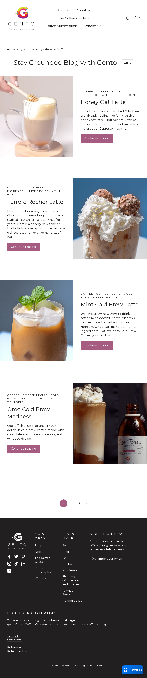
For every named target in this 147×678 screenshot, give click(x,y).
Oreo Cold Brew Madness (28, 413)
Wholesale (92, 26)
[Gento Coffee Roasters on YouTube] (9, 571)
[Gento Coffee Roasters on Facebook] (9, 556)
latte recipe (111, 94)
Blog (65, 551)
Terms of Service (68, 592)
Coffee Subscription (61, 26)
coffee (87, 91)
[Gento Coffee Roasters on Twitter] (16, 556)
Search (67, 545)
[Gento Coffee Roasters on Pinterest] (23, 556)
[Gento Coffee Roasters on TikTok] (16, 563)
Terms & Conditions (14, 637)
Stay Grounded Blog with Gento (36, 49)
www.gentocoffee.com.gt (89, 624)
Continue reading (97, 138)
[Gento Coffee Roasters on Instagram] (9, 563)
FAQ (65, 558)
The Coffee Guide (72, 18)
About (81, 10)
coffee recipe (108, 91)
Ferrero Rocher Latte (35, 201)
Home (11, 49)
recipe (130, 94)
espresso (89, 94)
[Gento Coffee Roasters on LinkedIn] (23, 563)
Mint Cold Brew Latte (110, 304)
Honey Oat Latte (103, 102)
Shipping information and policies (70, 580)
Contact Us (70, 564)
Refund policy (72, 600)
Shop (62, 10)
